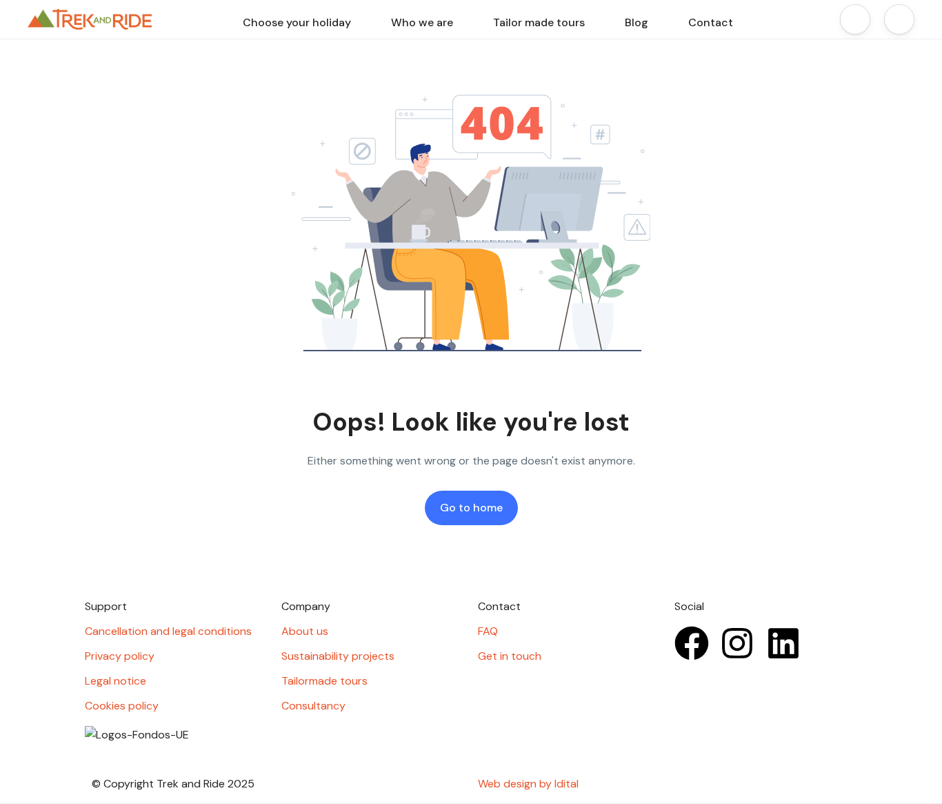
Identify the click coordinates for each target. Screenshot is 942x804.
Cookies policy (122, 705)
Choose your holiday (297, 22)
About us (304, 631)
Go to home (471, 507)
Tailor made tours (539, 22)
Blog (636, 22)
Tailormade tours (324, 681)
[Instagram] (737, 643)
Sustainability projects (337, 656)
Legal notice (115, 681)
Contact (710, 22)
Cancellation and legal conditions (168, 631)
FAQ (488, 631)
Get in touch (509, 656)
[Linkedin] (783, 643)
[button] (855, 19)
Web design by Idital (528, 783)
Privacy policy (119, 656)
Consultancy (313, 705)
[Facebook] (691, 643)
